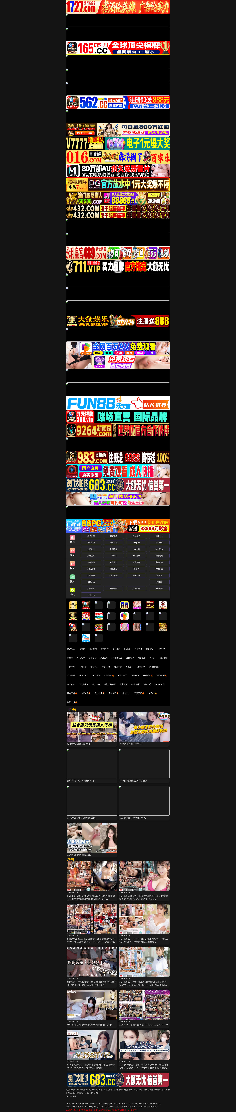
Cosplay (136, 542)
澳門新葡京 (84, 675)
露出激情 (113, 575)
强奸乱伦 (113, 536)
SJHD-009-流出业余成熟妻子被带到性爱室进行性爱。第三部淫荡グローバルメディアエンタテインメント (92, 941)
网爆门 (159, 575)
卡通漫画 (91, 575)
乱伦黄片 (94, 666)
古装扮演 (91, 562)
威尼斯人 (71, 649)
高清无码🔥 (139, 693)
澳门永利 (116, 649)
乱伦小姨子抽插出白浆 (79, 854)
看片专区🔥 (114, 693)
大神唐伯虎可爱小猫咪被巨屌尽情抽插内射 (89, 1024)
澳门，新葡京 (110, 684)
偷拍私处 (106, 666)
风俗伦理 (159, 588)
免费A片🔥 (86, 693)
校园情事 (113, 588)
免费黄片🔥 (148, 675)
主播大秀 (71, 666)
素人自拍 (159, 542)
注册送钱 (138, 649)
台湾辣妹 (91, 549)
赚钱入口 (126, 693)
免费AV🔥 (152, 693)
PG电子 (127, 649)
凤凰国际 (104, 657)
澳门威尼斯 (160, 684)
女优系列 (113, 562)
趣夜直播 (118, 666)
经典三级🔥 (72, 693)
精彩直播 (142, 657)
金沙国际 (96, 684)
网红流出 (136, 555)
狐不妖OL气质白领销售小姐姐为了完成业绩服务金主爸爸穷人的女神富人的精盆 (91, 1066)
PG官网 (82, 649)
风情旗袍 (91, 568)
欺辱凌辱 (91, 555)
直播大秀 (147, 684)
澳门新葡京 (154, 666)
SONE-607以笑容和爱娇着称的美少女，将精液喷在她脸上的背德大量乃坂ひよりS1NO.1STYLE (143, 898)
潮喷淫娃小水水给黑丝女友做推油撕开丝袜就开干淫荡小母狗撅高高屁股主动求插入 (92, 983)
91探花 (113, 555)
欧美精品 (136, 536)
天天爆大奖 (84, 684)
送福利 (162, 649)
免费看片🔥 (109, 675)
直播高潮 (130, 657)
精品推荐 (91, 536)
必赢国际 (92, 657)
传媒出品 (91, 582)
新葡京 (70, 657)
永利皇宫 (96, 675)
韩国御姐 (113, 549)
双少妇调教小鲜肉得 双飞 (132, 817)
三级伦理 (91, 542)
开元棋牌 (93, 649)
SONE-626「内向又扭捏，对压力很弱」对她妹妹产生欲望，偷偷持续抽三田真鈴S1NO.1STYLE (143, 941)
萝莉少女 (159, 536)
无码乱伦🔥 (162, 675)
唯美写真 (136, 575)
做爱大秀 (135, 684)
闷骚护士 (159, 568)
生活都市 (91, 588)
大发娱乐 (71, 675)
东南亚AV (159, 549)
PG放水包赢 (117, 657)
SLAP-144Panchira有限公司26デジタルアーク (143, 1024)
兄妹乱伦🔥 (100, 693)
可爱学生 (136, 562)
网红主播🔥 (72, 702)
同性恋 (159, 582)
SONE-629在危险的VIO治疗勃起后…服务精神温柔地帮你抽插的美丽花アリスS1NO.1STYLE (143, 983)
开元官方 (71, 684)
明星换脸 (113, 568)
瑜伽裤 (136, 568)
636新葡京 (122, 675)
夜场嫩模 (129, 666)
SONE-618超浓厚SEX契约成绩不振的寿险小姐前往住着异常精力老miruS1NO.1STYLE (91, 897)
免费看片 (124, 684)
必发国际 (141, 666)
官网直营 (105, 649)
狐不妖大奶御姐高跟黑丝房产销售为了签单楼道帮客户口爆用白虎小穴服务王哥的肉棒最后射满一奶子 (144, 1067)
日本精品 (113, 542)
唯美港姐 (136, 549)
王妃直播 (83, 666)
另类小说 (91, 595)
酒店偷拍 (164, 657)
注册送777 (150, 649)
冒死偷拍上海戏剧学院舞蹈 (133, 780)
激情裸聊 (135, 675)
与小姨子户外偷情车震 (131, 743)
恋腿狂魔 (159, 562)
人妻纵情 (136, 588)
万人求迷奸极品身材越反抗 (81, 817)
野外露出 (159, 555)
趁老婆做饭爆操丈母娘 (79, 743)
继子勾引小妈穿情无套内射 (81, 780)
